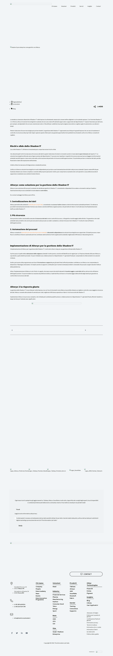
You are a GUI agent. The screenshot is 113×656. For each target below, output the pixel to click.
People (38, 589)
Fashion (55, 602)
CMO (54, 619)
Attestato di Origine (92, 613)
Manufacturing (58, 599)
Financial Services (59, 595)
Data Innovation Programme (41, 599)
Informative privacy (92, 623)
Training (72, 606)
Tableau (72, 586)
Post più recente (79, 330)
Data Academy (41, 591)
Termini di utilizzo (92, 625)
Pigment (90, 593)
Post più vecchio (18, 330)
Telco (54, 606)
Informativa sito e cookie (94, 627)
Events (38, 596)
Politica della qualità (93, 634)
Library (89, 603)
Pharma (55, 597)
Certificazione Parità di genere (93, 619)
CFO (54, 621)
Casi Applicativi (92, 605)
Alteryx (72, 589)
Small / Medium (58, 632)
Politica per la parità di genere (93, 616)
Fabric (72, 598)
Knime (89, 591)
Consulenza (74, 608)
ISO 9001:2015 (91, 632)
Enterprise (56, 634)
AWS (71, 591)
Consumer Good (58, 604)
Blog (88, 600)
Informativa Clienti (92, 629)
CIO (54, 624)
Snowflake (73, 593)
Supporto (73, 611)
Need (54, 586)
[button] (54, 6)
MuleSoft (73, 596)
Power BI (90, 589)
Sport (55, 611)
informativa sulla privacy (30, 513)
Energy (55, 608)
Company (39, 586)
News (37, 593)
